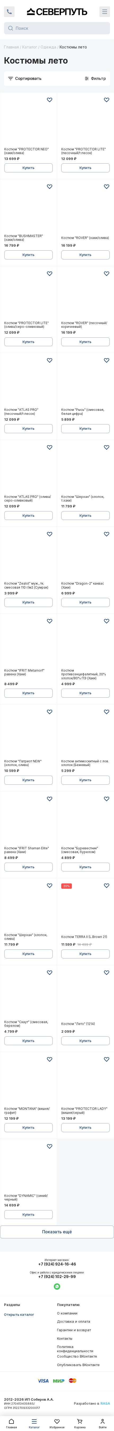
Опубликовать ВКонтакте (78, 1365)
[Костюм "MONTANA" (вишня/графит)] (28, 1080)
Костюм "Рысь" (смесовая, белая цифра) (82, 411)
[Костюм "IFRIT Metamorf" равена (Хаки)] (28, 642)
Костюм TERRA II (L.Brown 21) (84, 937)
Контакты (64, 1338)
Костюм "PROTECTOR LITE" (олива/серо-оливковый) (26, 325)
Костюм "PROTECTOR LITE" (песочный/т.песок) (83, 151)
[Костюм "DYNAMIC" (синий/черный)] (28, 1167)
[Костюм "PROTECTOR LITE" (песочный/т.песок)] (85, 121)
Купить (28, 168)
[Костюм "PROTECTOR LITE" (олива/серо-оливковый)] (28, 294)
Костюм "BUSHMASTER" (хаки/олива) (23, 238)
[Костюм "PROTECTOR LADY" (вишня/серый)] (85, 1080)
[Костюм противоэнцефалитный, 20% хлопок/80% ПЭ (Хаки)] (85, 642)
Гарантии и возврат (74, 1330)
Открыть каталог (19, 1314)
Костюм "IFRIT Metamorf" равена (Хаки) (24, 672)
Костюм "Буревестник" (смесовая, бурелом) (79, 850)
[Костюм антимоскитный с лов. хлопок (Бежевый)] (85, 733)
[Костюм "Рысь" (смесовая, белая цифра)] (85, 381)
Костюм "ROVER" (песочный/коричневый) (84, 325)
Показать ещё (57, 1231)
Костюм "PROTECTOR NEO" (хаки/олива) (26, 151)
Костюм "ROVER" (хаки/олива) (85, 238)
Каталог (29, 47)
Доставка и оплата (73, 1321)
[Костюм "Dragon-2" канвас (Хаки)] (85, 555)
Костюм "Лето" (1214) (78, 1024)
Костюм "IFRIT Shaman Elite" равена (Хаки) (26, 850)
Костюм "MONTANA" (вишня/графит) (27, 1110)
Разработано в (92, 1403)
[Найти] (9, 28)
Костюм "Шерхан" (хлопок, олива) (25, 937)
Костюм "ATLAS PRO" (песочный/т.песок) (21, 411)
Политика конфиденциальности (75, 1349)
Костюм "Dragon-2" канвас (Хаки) (82, 585)
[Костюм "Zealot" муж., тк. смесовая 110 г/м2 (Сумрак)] (28, 555)
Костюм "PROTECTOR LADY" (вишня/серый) (84, 1110)
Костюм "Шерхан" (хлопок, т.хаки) (82, 498)
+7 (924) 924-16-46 (57, 1264)
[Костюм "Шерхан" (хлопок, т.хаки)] (85, 468)
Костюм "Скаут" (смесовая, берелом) (26, 1024)
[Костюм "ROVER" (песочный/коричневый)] (85, 294)
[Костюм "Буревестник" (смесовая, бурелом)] (85, 820)
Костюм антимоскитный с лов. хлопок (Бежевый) (85, 763)
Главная (11, 47)
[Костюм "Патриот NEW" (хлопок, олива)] (28, 733)
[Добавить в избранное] (49, 100)
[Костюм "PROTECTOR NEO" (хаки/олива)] (28, 121)
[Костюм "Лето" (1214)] (85, 993)
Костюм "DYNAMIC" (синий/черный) (26, 1197)
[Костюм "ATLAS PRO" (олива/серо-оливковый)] (28, 468)
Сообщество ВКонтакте (77, 1356)
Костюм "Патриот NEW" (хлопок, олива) (23, 763)
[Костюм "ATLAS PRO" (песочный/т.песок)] (28, 381)
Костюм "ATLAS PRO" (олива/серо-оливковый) (27, 498)
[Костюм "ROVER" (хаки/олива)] (85, 207)
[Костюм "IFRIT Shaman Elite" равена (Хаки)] (28, 820)
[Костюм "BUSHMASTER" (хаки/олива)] (28, 207)
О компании (67, 1313)
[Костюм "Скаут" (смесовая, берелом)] (28, 993)
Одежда (48, 47)
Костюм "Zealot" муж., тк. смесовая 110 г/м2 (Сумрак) (26, 585)
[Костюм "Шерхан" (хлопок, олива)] (28, 906)
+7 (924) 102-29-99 (57, 1277)
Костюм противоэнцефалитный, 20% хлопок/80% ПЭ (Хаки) (83, 674)
